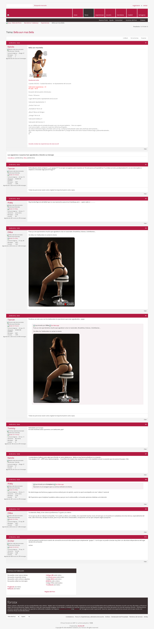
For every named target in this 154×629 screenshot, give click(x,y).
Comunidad (118, 20)
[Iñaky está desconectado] (13, 209)
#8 (146, 479)
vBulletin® (81, 626)
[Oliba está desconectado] (13, 238)
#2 (146, 164)
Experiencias (45, 23)
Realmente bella (34, 80)
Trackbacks (50, 585)
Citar (145, 149)
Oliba (25, 158)
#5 (146, 316)
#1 (146, 43)
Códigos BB (49, 575)
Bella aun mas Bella (24, 32)
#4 (146, 228)
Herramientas (134, 38)
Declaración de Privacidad (119, 617)
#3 (146, 198)
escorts (76, 609)
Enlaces (142, 20)
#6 (146, 424)
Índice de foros (16, 23)
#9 (146, 509)
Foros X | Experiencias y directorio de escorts (89, 617)
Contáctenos (70, 617)
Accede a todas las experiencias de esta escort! (44, 144)
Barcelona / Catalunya (31, 23)
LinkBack (125, 38)
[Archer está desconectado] (13, 547)
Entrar (145, 5)
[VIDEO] (48, 581)
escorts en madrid (65, 609)
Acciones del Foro (131, 20)
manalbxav (11, 158)
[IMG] (52, 579)
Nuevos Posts (103, 20)
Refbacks (11, 589)
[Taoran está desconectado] (13, 175)
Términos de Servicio (136, 617)
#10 (145, 537)
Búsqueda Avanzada (40, 5)
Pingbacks (11, 587)
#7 (146, 454)
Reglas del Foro (50, 592)
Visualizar (143, 38)
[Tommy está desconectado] (13, 435)
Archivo (107, 617)
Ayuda (111, 20)
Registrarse (136, 5)
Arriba (146, 617)
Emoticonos (52, 577)
